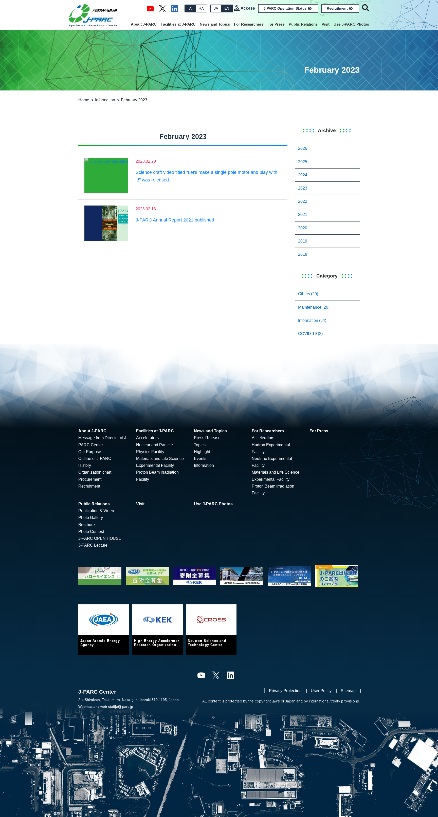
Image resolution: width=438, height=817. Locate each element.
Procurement (89, 479)
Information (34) (312, 320)
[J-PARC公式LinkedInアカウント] (175, 8)
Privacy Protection (285, 691)
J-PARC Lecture (92, 545)
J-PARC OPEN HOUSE (99, 538)
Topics (200, 445)
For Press (276, 24)
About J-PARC (144, 24)
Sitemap (348, 691)
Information (105, 100)
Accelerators (147, 438)
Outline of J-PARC (94, 458)
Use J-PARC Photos (351, 24)
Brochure (86, 525)
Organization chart (94, 472)
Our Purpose (89, 452)
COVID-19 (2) (310, 333)
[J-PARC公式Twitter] (162, 8)
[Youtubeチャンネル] (150, 8)
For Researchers (248, 24)
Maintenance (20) (314, 307)
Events (200, 458)
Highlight (202, 452)
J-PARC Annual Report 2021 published (175, 219)
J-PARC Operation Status (285, 8)
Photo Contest (91, 531)
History (84, 465)
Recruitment (337, 8)
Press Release (207, 438)
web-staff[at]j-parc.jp (116, 706)
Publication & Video (96, 511)
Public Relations (303, 24)
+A (201, 8)
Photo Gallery (90, 517)
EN (227, 8)
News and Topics (215, 24)
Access (248, 8)
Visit (326, 24)
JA (216, 8)
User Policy (321, 691)
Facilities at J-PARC (178, 24)
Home (83, 100)
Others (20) (308, 294)
